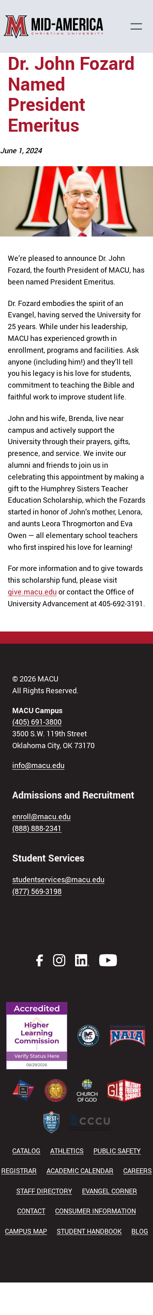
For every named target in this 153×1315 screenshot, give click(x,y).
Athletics (67, 1150)
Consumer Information (95, 1211)
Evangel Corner (109, 1191)
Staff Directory (44, 1191)
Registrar (19, 1170)
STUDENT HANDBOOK (89, 1231)
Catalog (26, 1150)
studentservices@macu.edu (58, 879)
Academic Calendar (80, 1170)
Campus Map (26, 1231)
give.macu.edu (32, 592)
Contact (31, 1211)
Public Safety (117, 1150)
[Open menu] (140, 26)
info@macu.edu (38, 765)
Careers (137, 1170)
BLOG (139, 1231)
